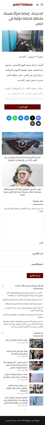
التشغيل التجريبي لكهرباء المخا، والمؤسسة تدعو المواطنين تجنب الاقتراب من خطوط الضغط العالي (15, 400)
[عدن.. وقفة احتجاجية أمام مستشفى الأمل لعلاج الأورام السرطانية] (36, 389)
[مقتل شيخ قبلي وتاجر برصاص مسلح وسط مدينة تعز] (36, 354)
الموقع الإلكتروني (37, 264)
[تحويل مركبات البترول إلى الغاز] (36, 343)
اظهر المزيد (23, 107)
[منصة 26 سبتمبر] (22, 4)
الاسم (41, 243)
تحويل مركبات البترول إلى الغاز (17, 340)
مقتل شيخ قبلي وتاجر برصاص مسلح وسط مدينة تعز (17, 352)
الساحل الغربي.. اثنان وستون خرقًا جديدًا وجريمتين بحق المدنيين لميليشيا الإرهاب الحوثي (15, 365)
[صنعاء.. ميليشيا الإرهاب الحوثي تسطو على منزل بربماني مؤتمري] (36, 377)
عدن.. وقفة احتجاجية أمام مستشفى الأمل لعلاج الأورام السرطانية (17, 388)
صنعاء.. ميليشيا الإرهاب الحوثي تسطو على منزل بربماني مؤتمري (15, 376)
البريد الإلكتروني (37, 253)
